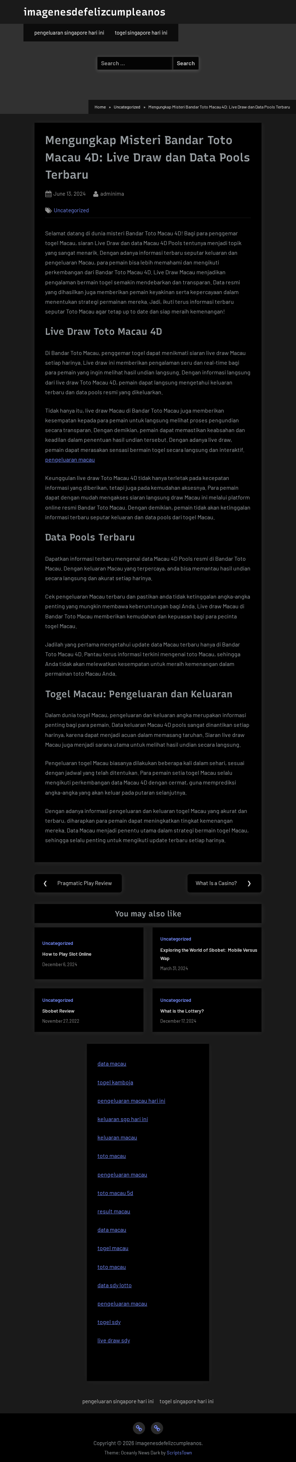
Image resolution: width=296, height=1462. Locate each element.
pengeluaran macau (70, 459)
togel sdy (109, 1321)
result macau (113, 1211)
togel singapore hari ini (141, 32)
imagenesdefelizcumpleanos (94, 12)
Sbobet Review (58, 1011)
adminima (112, 193)
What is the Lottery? (182, 1011)
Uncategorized (71, 210)
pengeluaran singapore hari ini (69, 32)
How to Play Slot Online (66, 954)
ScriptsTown (179, 1453)
